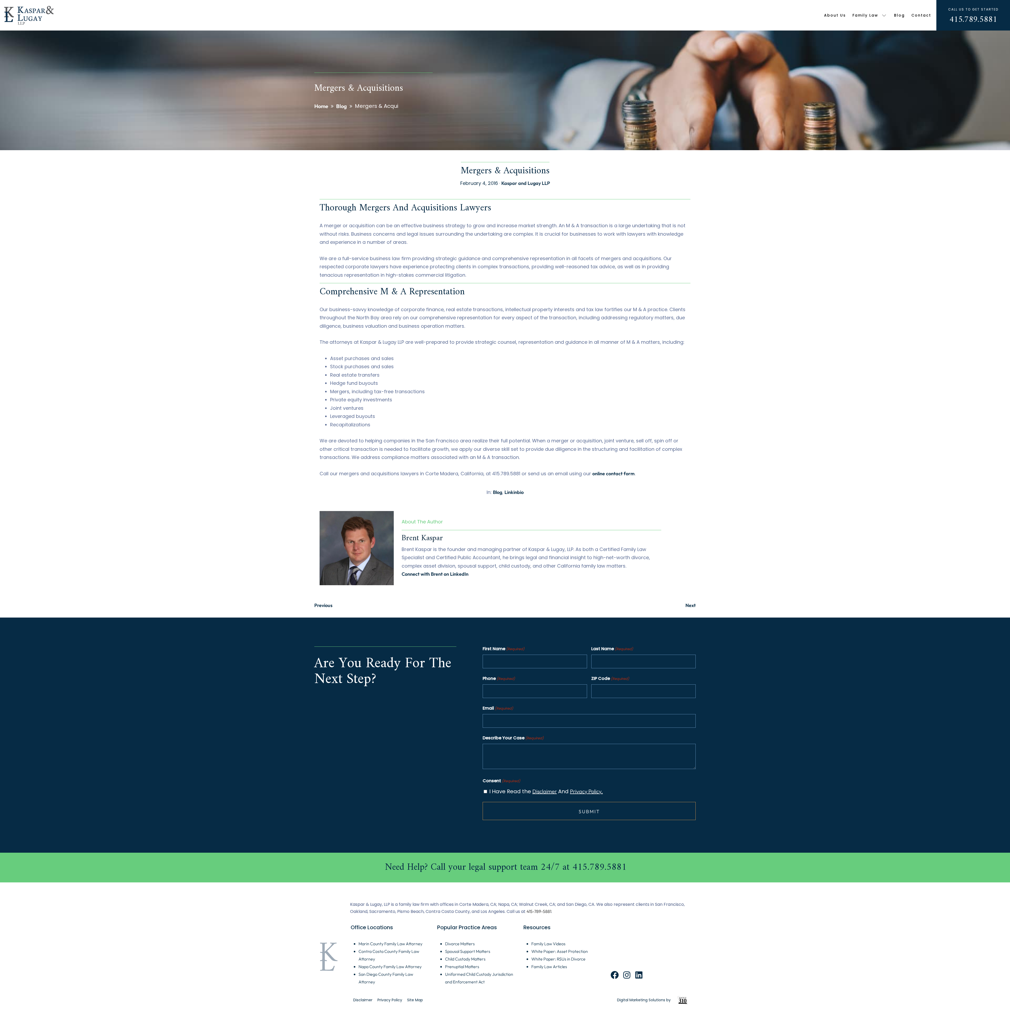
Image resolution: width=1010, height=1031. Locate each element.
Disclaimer (544, 791)
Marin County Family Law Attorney (390, 943)
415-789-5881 (539, 911)
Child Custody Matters (465, 959)
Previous (323, 605)
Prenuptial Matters (462, 966)
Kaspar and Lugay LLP (525, 183)
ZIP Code (610, 678)
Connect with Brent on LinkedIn (435, 574)
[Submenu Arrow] (884, 15)
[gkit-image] (29, 15)
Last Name (612, 649)
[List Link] (505, 867)
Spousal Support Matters (467, 951)
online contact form (613, 474)
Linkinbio (514, 492)
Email (498, 708)
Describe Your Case (513, 738)
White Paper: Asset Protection (559, 951)
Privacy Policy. (586, 791)
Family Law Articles (549, 966)
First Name (503, 649)
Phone (499, 678)
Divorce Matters (460, 943)
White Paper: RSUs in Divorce (558, 959)
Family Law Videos (548, 943)
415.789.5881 (973, 20)
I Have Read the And (546, 791)
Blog (497, 492)
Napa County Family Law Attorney (390, 966)
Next (690, 605)
